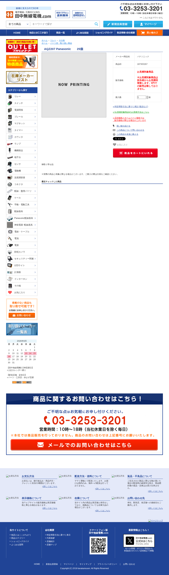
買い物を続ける (123, 126)
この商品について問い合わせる (130, 130)
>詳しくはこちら (49, 486)
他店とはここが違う (38, 32)
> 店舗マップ (51, 545)
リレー (53, 40)
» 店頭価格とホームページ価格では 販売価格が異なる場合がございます (129, 119)
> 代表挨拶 (50, 538)
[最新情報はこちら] (139, 546)
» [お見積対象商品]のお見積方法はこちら (131, 112)
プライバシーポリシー (107, 564)
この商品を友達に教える (127, 134)
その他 (62, 40)
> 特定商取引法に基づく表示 (57, 535)
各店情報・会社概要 (126, 32)
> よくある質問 (16, 545)
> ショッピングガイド (19, 541)
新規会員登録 (52, 564)
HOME (16, 32)
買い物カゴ (150, 32)
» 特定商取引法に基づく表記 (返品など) (130, 106)
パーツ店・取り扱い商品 (61, 43)
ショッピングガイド (104, 32)
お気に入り (122, 144)
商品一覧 (60, 32)
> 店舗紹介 (50, 541)
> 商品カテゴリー (17, 538)
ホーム (45, 40)
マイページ (69, 564)
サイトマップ (85, 564)
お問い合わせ (129, 564)
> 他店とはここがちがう (20, 535)
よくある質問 (82, 32)
